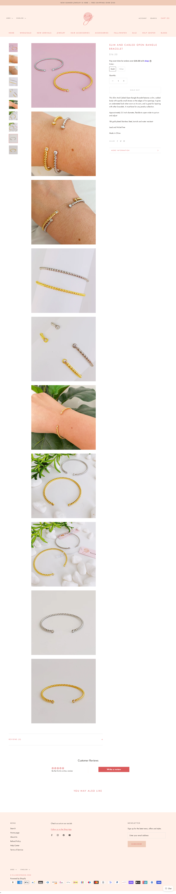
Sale (134, 33)
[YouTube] (69, 834)
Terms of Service (16, 849)
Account (143, 18)
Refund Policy (15, 841)
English (20, 18)
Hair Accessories (80, 33)
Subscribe (136, 844)
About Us (13, 837)
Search (153, 18)
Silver (121, 69)
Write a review (114, 769)
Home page (14, 832)
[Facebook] (117, 141)
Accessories (101, 33)
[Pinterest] (124, 141)
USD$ (8, 18)
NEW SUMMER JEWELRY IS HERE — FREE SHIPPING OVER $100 (88, 3)
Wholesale (26, 33)
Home (12, 33)
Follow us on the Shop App (61, 829)
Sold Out (135, 90)
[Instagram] (58, 834)
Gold (113, 69)
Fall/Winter (120, 33)
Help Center (149, 33)
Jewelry (61, 33)
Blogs (164, 33)
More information (120, 150)
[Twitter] (120, 141)
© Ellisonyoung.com (20, 875)
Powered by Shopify (18, 878)
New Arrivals (44, 33)
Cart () (165, 18)
